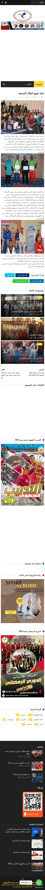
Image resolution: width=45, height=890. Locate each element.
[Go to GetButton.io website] (39, 887)
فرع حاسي (10, 719)
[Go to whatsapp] (39, 882)
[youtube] (6, 2)
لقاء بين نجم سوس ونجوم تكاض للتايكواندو (27, 311)
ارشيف (20, 97)
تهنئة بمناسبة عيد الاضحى (21, 841)
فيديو (41, 724)
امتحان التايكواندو (36, 335)
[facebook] (2, 2)
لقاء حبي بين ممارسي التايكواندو (30, 358)
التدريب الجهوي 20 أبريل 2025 (19, 864)
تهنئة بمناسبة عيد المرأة (21, 852)
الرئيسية (39, 84)
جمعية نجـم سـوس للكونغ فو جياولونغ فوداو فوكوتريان (17, 885)
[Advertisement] (22, 57)
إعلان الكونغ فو (38, 719)
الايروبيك (23, 719)
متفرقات (29, 724)
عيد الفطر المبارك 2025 (22, 774)
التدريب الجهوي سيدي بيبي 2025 (19, 763)
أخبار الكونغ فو (27, 97)
